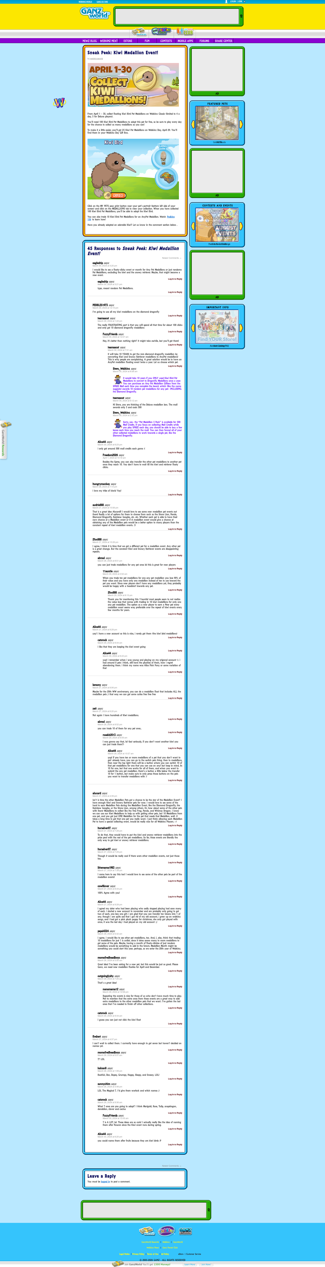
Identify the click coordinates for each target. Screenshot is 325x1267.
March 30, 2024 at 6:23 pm (110, 444)
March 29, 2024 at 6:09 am (115, 737)
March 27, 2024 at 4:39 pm (105, 795)
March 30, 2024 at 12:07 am (115, 336)
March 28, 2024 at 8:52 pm (110, 724)
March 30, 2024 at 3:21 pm (110, 284)
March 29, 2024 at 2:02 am (115, 573)
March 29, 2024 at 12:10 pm (105, 307)
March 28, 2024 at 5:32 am (110, 933)
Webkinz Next (109, 41)
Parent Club (185, 31)
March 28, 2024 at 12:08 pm (115, 991)
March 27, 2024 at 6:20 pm (105, 711)
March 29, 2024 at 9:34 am (110, 642)
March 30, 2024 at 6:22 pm (115, 655)
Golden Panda (219, 142)
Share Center (223, 41)
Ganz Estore (102, 1)
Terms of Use (152, 1254)
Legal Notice (124, 1254)
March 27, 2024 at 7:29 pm (110, 851)
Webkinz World (85, 1)
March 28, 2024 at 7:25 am (110, 978)
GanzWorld (178, 1242)
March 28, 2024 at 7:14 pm (105, 486)
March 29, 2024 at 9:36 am (110, 1102)
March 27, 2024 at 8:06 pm (105, 687)
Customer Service (193, 1254)
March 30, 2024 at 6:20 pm (110, 1136)
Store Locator (219, 345)
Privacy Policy (138, 1254)
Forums (204, 41)
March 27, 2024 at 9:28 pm (110, 904)
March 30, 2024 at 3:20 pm (105, 265)
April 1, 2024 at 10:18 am (114, 457)
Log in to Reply (175, 278)
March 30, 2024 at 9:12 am (125, 400)
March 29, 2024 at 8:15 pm (120, 595)
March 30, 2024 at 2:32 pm (125, 415)
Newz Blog (90, 41)
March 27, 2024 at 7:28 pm (110, 830)
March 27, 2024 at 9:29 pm (105, 629)
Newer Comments (171, 257)
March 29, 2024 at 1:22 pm (110, 320)
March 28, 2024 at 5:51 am (110, 1055)
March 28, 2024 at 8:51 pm (110, 560)
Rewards (139, 32)
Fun (147, 41)
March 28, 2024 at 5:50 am (110, 960)
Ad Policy (165, 1254)
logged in (105, 1181)
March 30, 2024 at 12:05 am (115, 1118)
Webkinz (166, 1242)
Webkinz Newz (161, 31)
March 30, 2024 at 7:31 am (120, 349)
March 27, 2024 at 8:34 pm (110, 888)
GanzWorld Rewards (150, 1242)
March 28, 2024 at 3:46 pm (110, 1086)
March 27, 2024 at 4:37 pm (105, 1039)
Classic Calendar (219, 244)
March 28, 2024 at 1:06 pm (110, 1070)
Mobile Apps (185, 41)
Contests (166, 41)
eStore (128, 41)
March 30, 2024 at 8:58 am (125, 371)
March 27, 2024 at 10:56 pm (105, 507)
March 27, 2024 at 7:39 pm (110, 870)
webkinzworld (96, 58)
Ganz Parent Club (170, 1247)
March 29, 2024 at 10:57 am (121, 753)
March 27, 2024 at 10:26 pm (105, 542)
